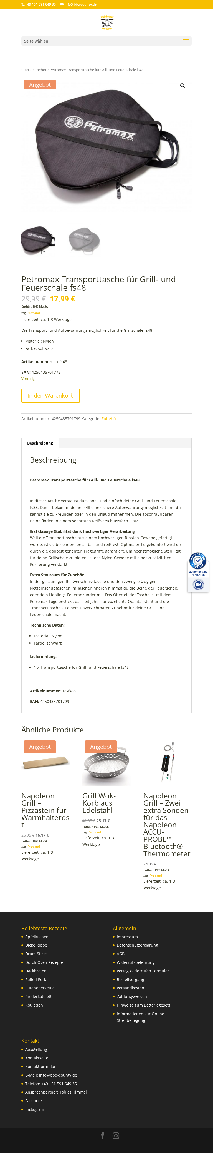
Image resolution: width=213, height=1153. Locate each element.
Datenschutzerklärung (137, 945)
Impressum (127, 936)
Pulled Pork (35, 979)
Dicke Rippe (36, 945)
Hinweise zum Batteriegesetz (144, 1005)
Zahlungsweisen (132, 996)
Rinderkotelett (38, 996)
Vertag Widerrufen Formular (143, 971)
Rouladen (34, 1005)
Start (25, 69)
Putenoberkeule (40, 987)
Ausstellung (36, 1049)
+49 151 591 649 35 (59, 1083)
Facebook (33, 1100)
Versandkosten (130, 987)
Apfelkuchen (37, 936)
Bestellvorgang (130, 979)
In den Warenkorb (50, 395)
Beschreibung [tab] (40, 443)
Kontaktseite (36, 1057)
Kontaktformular (40, 1066)
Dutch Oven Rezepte (44, 962)
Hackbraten (36, 971)
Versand (34, 313)
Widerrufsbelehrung (136, 962)
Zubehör (39, 69)
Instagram (34, 1109)
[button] (183, 86)
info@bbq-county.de (58, 1075)
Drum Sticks (36, 953)
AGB (121, 953)
